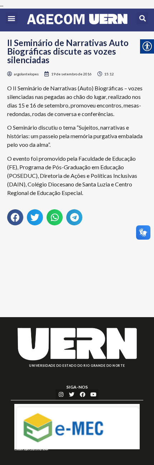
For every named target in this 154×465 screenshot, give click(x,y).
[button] (12, 18)
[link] (77, 20)
